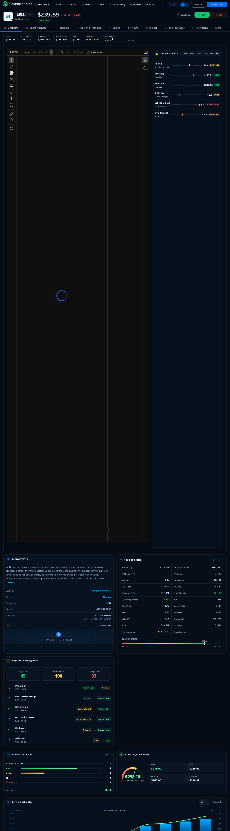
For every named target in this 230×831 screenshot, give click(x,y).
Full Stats (216, 560)
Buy (204, 14)
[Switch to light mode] (184, 4)
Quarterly (217, 802)
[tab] (11, 28)
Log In (198, 4)
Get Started (217, 4)
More (10, 583)
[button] (58, 636)
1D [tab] (217, 53)
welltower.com (100, 590)
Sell (220, 14)
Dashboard (43, 4)
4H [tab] (211, 53)
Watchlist (186, 15)
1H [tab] (205, 53)
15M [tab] (192, 53)
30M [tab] (199, 53)
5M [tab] (185, 53)
